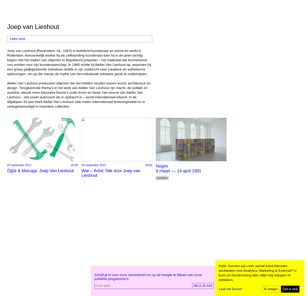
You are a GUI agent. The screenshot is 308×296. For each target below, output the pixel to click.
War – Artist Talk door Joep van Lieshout (110, 173)
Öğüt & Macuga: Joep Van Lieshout (40, 170)
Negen (162, 166)
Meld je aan (203, 285)
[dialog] (259, 278)
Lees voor (17, 39)
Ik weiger (271, 289)
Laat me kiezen (230, 289)
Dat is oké (290, 289)
